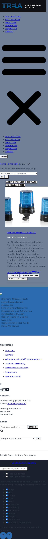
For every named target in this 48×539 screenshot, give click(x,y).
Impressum (11, 28)
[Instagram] (3, 390)
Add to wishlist (15, 182)
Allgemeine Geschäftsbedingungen (23, 359)
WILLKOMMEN (13, 16)
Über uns (10, 350)
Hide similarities (16, 474)
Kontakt (9, 31)
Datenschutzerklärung (16, 368)
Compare (31, 182)
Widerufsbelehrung (15, 363)
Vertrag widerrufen (24, 463)
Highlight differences (19, 477)
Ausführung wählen (19, 272)
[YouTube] (7, 390)
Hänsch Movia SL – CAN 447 (21, 232)
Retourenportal (13, 376)
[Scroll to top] (3, 535)
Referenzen (11, 25)
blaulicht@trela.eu (16, 403)
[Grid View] (2, 177)
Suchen (33, 427)
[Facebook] (1, 390)
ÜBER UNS (10, 22)
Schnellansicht (15, 185)
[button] (24, 84)
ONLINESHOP (12, 19)
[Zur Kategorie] (38, 438)
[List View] (6, 177)
